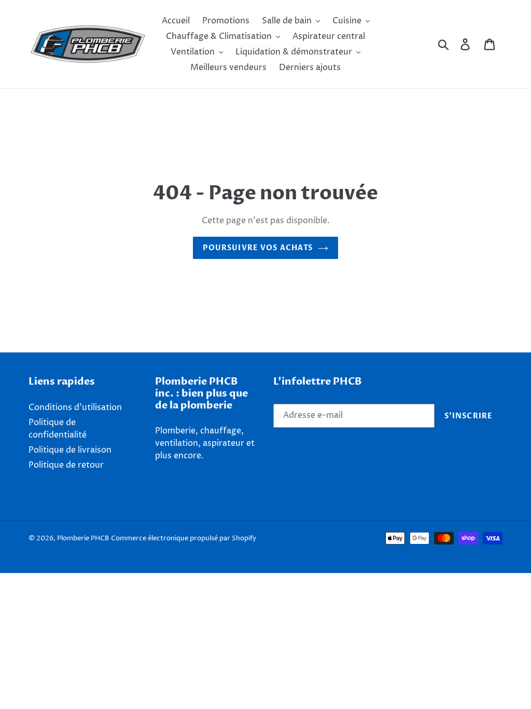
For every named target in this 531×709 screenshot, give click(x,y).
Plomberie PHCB (83, 538)
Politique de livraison (70, 450)
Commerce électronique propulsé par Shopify (183, 538)
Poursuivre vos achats (258, 248)
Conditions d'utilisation (75, 407)
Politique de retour (66, 465)
